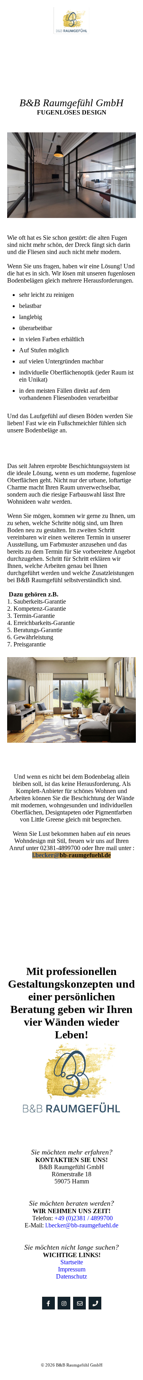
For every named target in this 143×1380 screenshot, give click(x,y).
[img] (71, 21)
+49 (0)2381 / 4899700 (83, 1218)
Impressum (71, 1269)
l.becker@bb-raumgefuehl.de (81, 1225)
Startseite (71, 1262)
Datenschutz (71, 1276)
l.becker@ (46, 855)
